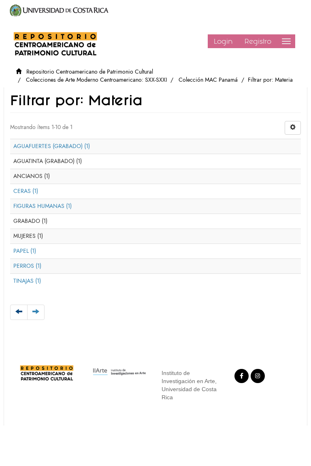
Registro (258, 41)
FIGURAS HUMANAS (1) (42, 206)
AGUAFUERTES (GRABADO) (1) (51, 146)
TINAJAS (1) (27, 281)
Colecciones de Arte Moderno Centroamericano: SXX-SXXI (96, 80)
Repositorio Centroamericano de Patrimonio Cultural (89, 72)
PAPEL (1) (24, 251)
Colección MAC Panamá (208, 80)
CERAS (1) (25, 191)
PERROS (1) (27, 266)
